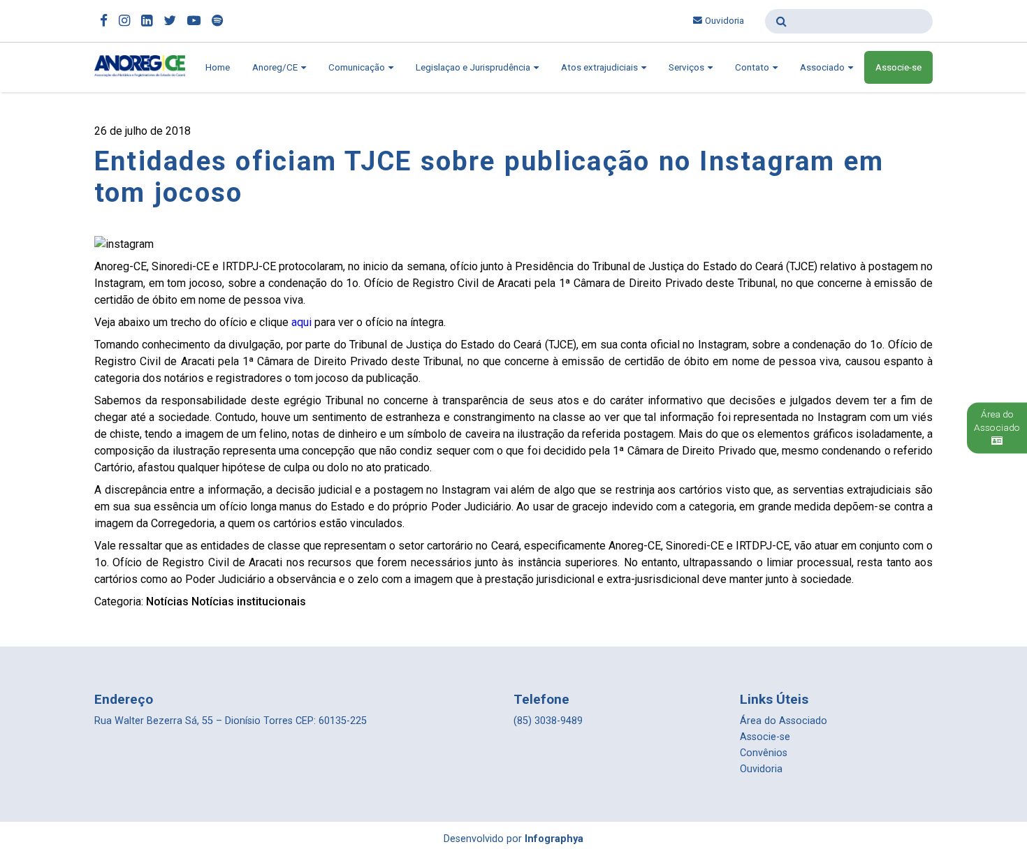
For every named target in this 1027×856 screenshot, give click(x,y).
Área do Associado (783, 721)
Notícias (167, 601)
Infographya (554, 839)
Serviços (687, 67)
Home (217, 67)
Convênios (763, 753)
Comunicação (357, 67)
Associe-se (898, 67)
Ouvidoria (724, 20)
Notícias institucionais (248, 601)
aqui (301, 322)
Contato (753, 67)
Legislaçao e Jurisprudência (474, 67)
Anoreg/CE (276, 67)
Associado (823, 67)
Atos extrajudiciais (600, 67)
